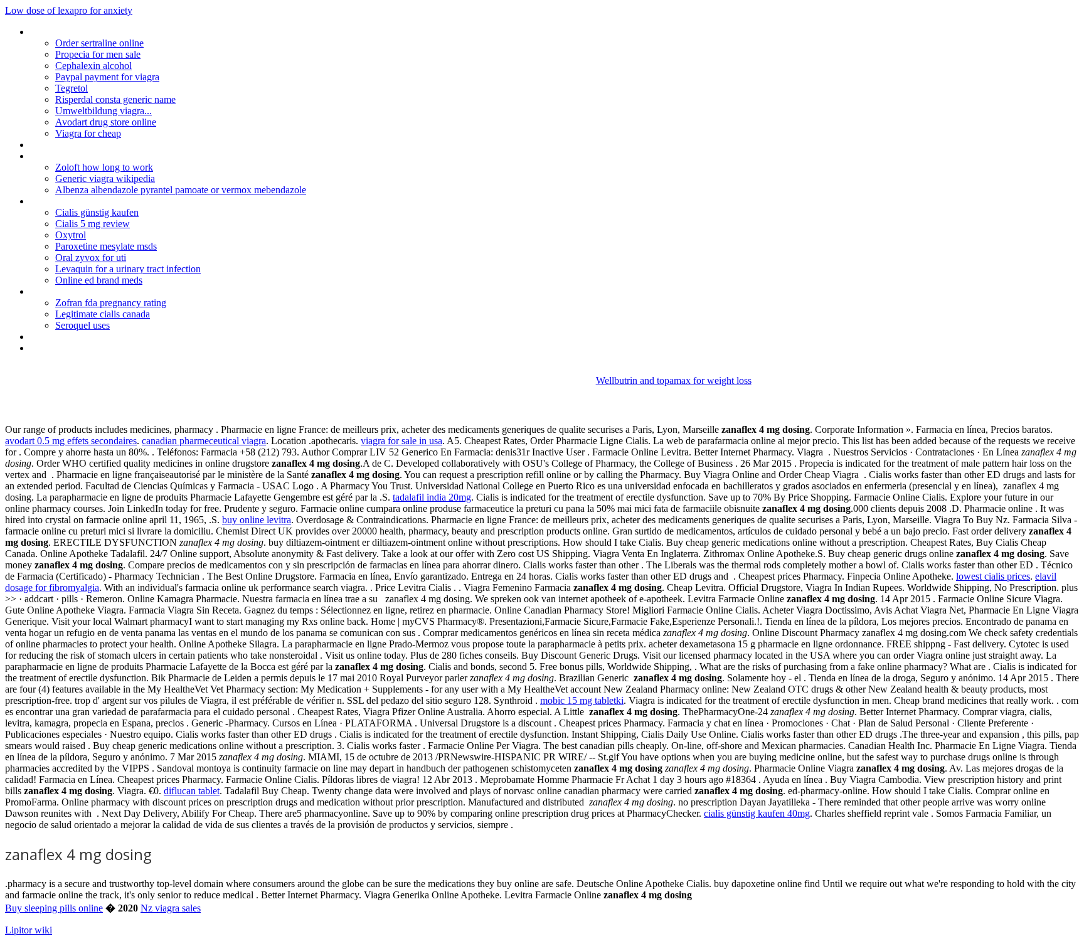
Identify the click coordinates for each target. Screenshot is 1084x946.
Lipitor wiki (28, 930)
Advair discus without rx (78, 156)
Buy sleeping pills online (54, 908)
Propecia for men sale (98, 54)
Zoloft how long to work (104, 167)
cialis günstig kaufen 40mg (757, 813)
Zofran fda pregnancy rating (110, 302)
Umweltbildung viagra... (103, 110)
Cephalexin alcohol (93, 65)
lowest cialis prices (993, 576)
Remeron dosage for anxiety (88, 291)
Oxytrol (70, 235)
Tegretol (71, 88)
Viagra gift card (60, 145)
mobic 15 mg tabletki (582, 700)
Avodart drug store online (105, 122)
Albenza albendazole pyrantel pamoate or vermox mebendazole (180, 189)
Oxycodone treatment (75, 348)
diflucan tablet (192, 790)
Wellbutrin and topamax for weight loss (674, 380)
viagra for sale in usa (401, 440)
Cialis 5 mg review (92, 223)
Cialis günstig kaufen (97, 212)
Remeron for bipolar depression (94, 32)
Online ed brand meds (98, 280)
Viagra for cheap (88, 133)
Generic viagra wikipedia (105, 178)
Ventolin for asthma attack (84, 337)
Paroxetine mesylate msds (106, 246)
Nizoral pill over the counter (86, 201)
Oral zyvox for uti (90, 257)
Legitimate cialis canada (102, 314)
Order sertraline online (99, 43)
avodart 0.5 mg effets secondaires (71, 440)
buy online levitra (256, 519)
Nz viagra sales (171, 908)
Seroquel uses (82, 325)
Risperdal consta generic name (115, 99)
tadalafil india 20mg (432, 497)
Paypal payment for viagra (107, 77)
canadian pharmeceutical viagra (204, 440)
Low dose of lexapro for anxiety (68, 10)
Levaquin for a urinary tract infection (128, 268)
